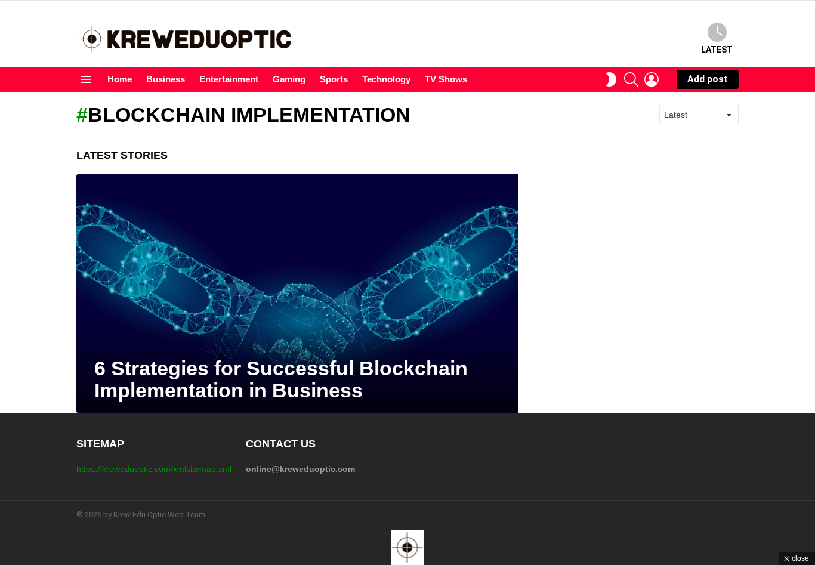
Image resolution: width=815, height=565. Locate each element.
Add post (707, 79)
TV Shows (446, 79)
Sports (334, 79)
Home (119, 79)
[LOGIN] (651, 79)
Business (165, 79)
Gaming (289, 79)
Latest (717, 49)
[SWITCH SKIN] (611, 79)
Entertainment (228, 79)
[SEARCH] (631, 79)
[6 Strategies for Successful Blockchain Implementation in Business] (297, 293)
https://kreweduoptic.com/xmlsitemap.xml (153, 469)
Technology (386, 79)
